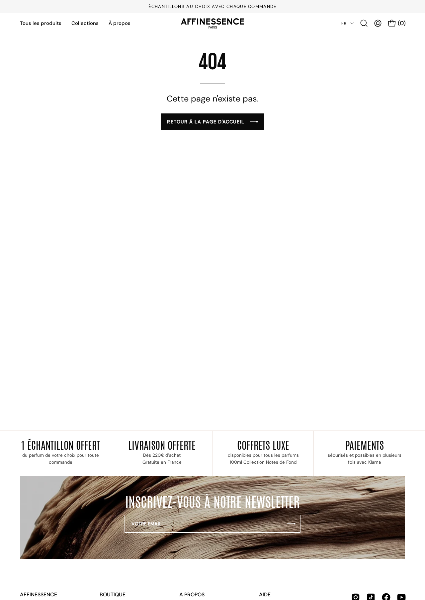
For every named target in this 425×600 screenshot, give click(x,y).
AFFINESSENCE (38, 594)
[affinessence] (212, 23)
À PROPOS (192, 594)
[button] (364, 23)
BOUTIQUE (113, 594)
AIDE (265, 594)
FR (344, 23)
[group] (212, 6)
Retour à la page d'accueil (205, 122)
